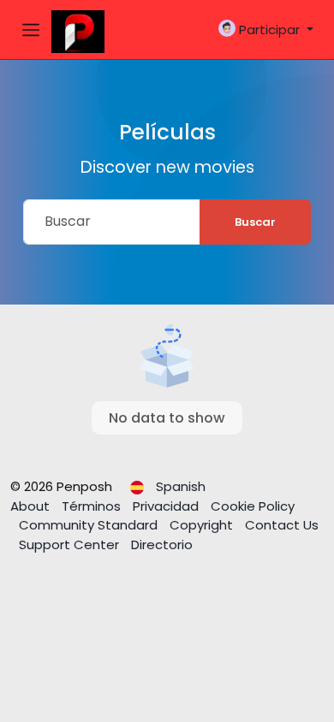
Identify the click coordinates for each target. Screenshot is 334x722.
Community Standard (90, 525)
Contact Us (282, 525)
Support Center (70, 544)
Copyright (203, 525)
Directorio (162, 544)
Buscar (255, 222)
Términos (93, 506)
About (31, 506)
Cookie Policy (253, 506)
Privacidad (167, 506)
